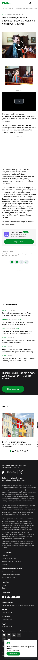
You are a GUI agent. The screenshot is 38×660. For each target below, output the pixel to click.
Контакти (5, 564)
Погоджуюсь (13, 654)
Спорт (3, 328)
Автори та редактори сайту (11, 561)
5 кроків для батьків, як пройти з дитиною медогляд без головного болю (18, 360)
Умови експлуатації (8, 577)
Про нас (5, 556)
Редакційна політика (9, 558)
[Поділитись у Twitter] (21, 262)
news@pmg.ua (7, 619)
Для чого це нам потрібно (12, 650)
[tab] (10, 451)
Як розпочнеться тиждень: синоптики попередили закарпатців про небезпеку (17, 351)
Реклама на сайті (8, 572)
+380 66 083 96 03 (8, 612)
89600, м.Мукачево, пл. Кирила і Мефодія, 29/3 (18, 605)
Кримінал (4, 319)
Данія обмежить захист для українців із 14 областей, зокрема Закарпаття (16, 314)
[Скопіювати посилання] (26, 262)
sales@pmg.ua (7, 626)
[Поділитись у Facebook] (12, 262)
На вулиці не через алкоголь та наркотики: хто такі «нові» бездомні (18, 342)
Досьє (4, 588)
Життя (11, 8)
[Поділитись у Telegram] (16, 262)
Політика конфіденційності (11, 575)
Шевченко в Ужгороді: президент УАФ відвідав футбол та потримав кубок (17, 332)
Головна (4, 8)
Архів (4, 585)
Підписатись (19, 242)
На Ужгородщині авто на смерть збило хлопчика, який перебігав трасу (17, 323)
